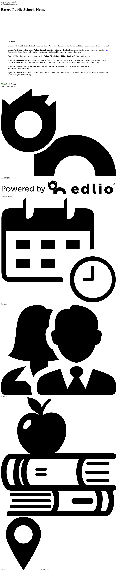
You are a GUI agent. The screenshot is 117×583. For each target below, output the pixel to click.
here (106, 50)
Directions (45, 570)
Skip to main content (8, 2)
